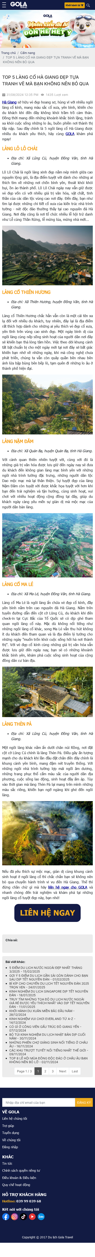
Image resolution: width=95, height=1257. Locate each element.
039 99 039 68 (28, 1201)
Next (62, 1071)
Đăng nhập (10, 1147)
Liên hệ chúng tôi (14, 1118)
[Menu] (4, 4)
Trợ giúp (8, 1126)
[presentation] (5, 28)
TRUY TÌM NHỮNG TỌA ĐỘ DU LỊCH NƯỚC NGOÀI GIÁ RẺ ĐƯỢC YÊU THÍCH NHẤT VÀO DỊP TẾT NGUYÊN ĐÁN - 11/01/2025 (49, 1003)
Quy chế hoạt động (16, 1185)
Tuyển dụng (10, 1133)
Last (75, 1071)
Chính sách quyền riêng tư (21, 1170)
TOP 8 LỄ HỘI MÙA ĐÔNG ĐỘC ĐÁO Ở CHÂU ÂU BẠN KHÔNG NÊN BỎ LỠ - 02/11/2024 (48, 1060)
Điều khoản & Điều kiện (19, 1178)
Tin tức (7, 1163)
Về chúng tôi (11, 1140)
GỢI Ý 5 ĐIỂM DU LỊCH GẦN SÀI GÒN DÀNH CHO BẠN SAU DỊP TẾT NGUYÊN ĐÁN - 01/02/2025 (48, 977)
